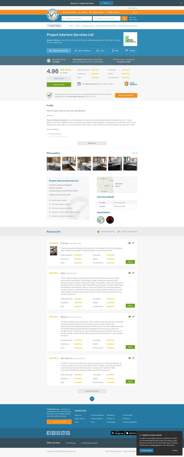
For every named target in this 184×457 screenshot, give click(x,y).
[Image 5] (115, 164)
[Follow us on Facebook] (49, 433)
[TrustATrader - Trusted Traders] (53, 11)
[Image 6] (130, 164)
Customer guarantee (130, 422)
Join (106, 3)
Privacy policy (127, 415)
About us (78, 415)
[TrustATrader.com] (101, 220)
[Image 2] (69, 164)
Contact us (110, 418)
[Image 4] (100, 164)
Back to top (92, 399)
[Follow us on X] (54, 433)
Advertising (111, 415)
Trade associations (97, 415)
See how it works (59, 422)
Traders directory (97, 418)
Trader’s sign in (132, 8)
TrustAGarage (70, 443)
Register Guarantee (126, 95)
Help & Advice (80, 418)
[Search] (124, 18)
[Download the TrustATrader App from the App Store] (131, 433)
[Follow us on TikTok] (68, 433)
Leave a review (58, 84)
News (77, 422)
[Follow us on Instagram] (58, 433)
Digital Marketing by (130, 451)
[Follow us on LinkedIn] (63, 433)
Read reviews (59, 78)
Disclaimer (126, 418)
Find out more (90, 96)
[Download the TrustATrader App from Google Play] (117, 433)
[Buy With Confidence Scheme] (110, 220)
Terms (93, 422)
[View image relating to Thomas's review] (53, 250)
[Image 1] (54, 164)
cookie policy (155, 445)
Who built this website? (114, 451)
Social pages (111, 422)
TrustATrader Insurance (89, 443)
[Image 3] (84, 164)
